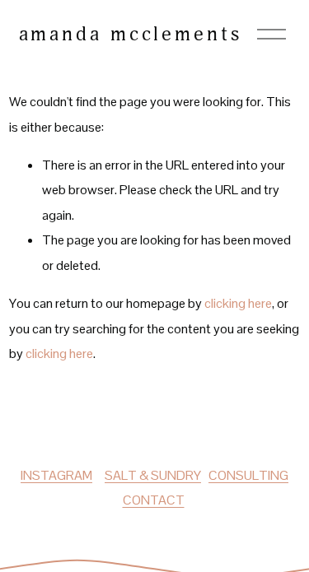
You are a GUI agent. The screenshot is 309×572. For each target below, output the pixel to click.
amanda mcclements (130, 33)
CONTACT (154, 500)
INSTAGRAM (56, 475)
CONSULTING (248, 475)
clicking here (238, 303)
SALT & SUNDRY (153, 475)
